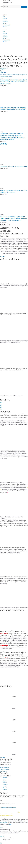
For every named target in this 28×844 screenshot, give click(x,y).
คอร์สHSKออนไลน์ (8, 815)
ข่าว (4, 16)
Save (1, 843)
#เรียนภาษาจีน (9, 814)
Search (1, 6)
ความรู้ (4, 23)
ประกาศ (5, 18)
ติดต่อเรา (5, 26)
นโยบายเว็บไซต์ (8, 809)
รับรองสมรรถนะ (6, 25)
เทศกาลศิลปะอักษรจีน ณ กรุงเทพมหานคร (13, 166)
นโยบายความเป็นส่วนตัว (18, 809)
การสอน (5, 20)
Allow (1, 827)
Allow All (2, 836)
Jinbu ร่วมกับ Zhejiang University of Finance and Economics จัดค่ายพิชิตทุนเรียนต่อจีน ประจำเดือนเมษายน (13, 218)
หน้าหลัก (5, 15)
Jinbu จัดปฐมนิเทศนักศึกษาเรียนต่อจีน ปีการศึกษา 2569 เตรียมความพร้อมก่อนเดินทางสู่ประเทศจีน (13, 82)
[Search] (24, 7)
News (3, 72)
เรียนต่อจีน (5, 21)
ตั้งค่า (10, 824)
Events (3, 143)
